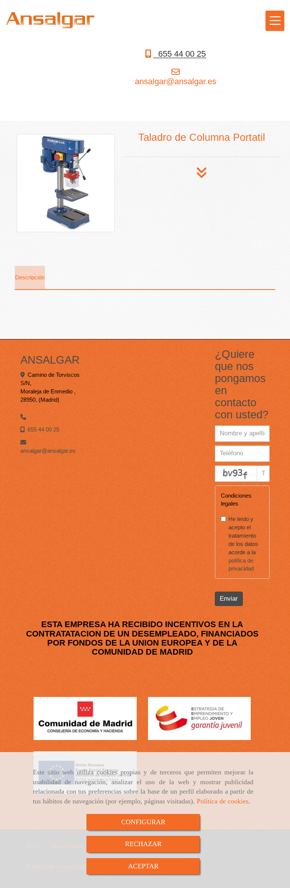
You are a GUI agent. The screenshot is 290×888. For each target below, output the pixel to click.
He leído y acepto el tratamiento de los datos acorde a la (243, 544)
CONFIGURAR (143, 822)
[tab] (30, 278)
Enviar (229, 598)
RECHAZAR (143, 844)
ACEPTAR (143, 866)
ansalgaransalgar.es (175, 81)
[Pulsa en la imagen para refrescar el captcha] (236, 473)
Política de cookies (222, 801)
